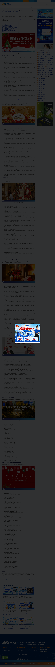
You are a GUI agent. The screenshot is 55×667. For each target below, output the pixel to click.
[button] (39, 325)
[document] (27, 333)
